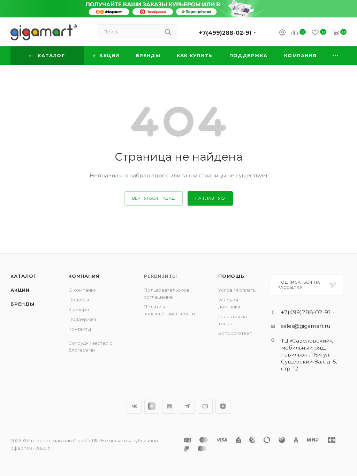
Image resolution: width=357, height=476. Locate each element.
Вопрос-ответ (235, 333)
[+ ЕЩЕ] (336, 55)
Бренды (22, 304)
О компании (82, 290)
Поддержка (82, 319)
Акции (20, 290)
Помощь (231, 276)
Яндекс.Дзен (222, 406)
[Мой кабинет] (282, 33)
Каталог (23, 276)
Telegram (187, 406)
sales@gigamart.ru (305, 326)
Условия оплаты (237, 290)
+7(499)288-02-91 (225, 33)
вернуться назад (153, 198)
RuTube (169, 406)
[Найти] (167, 31)
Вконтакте (134, 406)
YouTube (205, 406)
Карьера (78, 309)
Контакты (79, 329)
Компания (83, 276)
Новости (78, 299)
